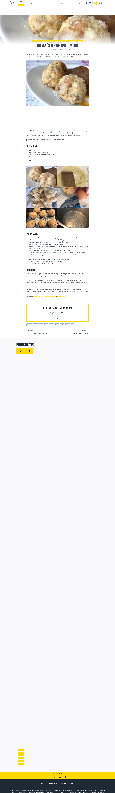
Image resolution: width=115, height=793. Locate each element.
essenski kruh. (61, 296)
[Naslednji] (29, 351)
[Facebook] (86, 3)
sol (73, 325)
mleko (51, 325)
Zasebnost (63, 783)
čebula (29, 325)
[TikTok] (65, 777)
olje (62, 325)
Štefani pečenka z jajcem (81, 332)
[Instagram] (90, 3)
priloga (67, 325)
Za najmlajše (79, 41)
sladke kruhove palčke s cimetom (44, 296)
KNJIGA (101, 3)
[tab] (21, 750)
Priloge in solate (60, 41)
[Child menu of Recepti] (21, 5)
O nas (31, 3)
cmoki (35, 325)
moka (57, 325)
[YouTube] (60, 777)
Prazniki (51, 41)
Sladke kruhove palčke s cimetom (36, 332)
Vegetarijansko (70, 41)
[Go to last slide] (20, 351)
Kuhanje (34, 41)
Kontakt (72, 783)
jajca (40, 325)
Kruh (45, 325)
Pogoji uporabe (52, 783)
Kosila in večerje (42, 41)
